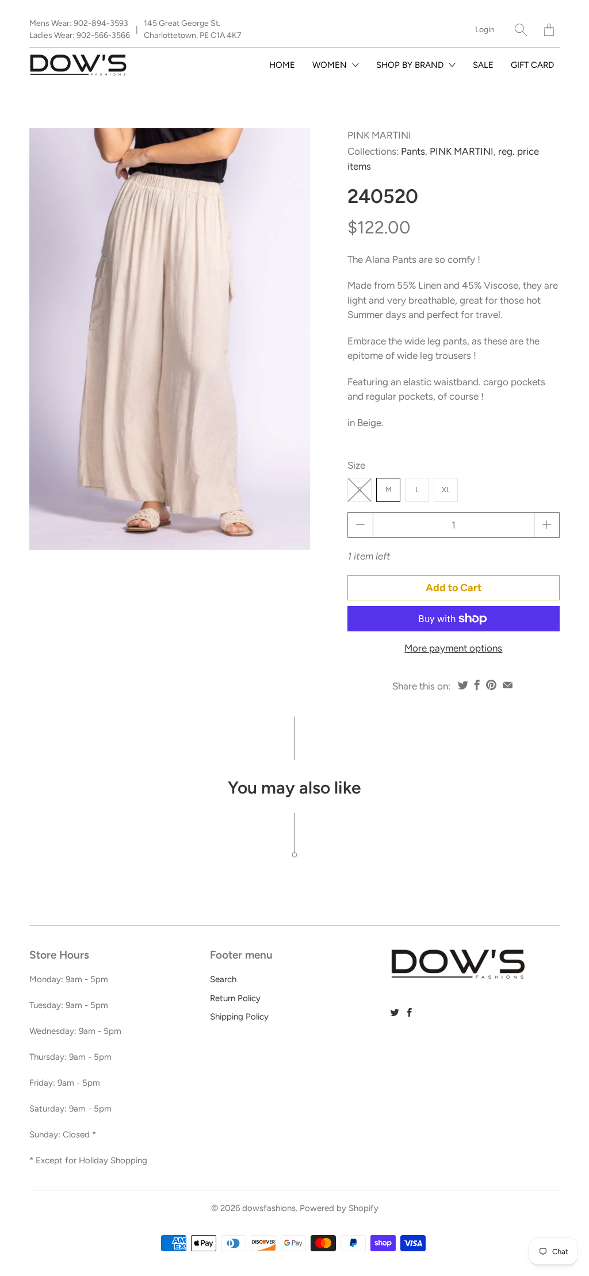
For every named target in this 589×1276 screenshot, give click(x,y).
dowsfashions (269, 1208)
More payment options (453, 648)
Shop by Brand (411, 65)
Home (282, 65)
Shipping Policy (239, 1016)
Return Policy (235, 998)
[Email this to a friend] (507, 685)
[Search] (521, 29)
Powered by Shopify (339, 1208)
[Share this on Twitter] (463, 685)
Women (330, 65)
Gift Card (532, 65)
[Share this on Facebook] (477, 685)
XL (446, 489)
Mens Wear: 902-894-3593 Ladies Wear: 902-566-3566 (79, 29)
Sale (483, 65)
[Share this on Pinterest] (491, 685)
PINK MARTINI (379, 135)
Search (223, 979)
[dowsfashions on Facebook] (409, 1012)
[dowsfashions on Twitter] (395, 1012)
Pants (413, 151)
